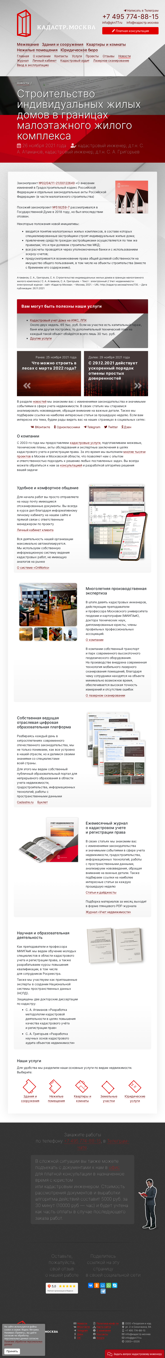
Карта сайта (103, 1326)
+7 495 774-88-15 (130, 16)
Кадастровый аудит (74, 60)
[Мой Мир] (102, 1285)
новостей (39, 401)
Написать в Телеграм (142, 10)
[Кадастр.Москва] (56, 25)
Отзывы (109, 56)
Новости (124, 56)
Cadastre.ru (25, 802)
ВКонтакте (42, 427)
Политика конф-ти (107, 1323)
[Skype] (114, 1285)
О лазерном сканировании (105, 695)
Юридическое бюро (79, 50)
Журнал (23, 60)
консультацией (71, 465)
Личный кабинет (44, 60)
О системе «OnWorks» (33, 567)
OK (79, 1337)
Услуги (77, 56)
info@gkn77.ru (112, 22)
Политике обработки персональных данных (23, 1343)
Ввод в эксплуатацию (33, 65)
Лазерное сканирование (111, 60)
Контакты (61, 56)
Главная (23, 56)
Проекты (92, 56)
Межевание (28, 44)
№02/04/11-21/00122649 (57, 183)
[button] (134, 1353)
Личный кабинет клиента (35, 530)
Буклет (42, 802)
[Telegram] (103, 1291)
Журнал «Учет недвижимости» (108, 912)
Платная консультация (132, 31)
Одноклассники (68, 427)
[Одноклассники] (96, 1285)
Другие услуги (41, 338)
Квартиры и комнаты (106, 44)
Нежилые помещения (37, 50)
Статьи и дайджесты (101, 892)
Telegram (93, 427)
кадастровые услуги (85, 443)
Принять (12, 1351)
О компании (41, 56)
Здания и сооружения (62, 44)
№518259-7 (61, 207)
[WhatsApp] (108, 1285)
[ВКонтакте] (90, 1285)
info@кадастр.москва (143, 22)
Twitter (112, 427)
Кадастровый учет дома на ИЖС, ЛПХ (58, 320)
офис (114, 1167)
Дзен (127, 427)
